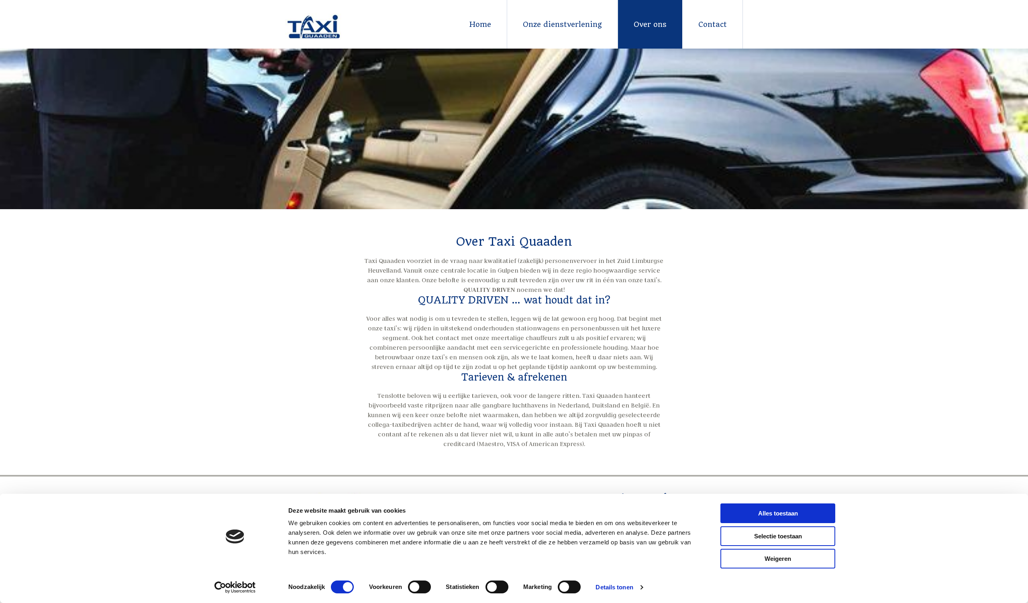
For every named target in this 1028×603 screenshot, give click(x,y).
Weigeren (778, 558)
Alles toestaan (778, 513)
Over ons (650, 24)
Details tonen (614, 587)
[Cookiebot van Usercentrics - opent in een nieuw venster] (235, 587)
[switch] (419, 587)
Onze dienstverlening (562, 24)
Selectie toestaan (778, 536)
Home (480, 24)
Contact (712, 24)
